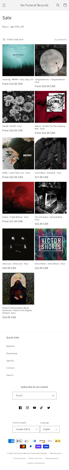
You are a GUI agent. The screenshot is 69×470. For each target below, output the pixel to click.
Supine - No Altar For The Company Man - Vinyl (50, 127)
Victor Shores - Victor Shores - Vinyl (50, 263)
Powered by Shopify (39, 453)
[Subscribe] (52, 395)
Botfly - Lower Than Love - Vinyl (16, 173)
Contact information (36, 463)
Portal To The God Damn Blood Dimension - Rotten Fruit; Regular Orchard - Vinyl (17, 310)
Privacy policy (20, 458)
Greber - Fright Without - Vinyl (15, 217)
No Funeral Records (22, 453)
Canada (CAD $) (23, 429)
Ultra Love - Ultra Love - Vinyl (15, 263)
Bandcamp (11, 353)
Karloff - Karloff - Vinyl (12, 126)
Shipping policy (51, 458)
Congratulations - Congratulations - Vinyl (50, 80)
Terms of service (35, 458)
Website (10, 346)
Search (9, 375)
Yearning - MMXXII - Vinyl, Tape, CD (17, 79)
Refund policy (56, 453)
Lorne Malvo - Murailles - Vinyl (48, 173)
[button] (4, 5)
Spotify (10, 360)
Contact (10, 367)
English (46, 429)
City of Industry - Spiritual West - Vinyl (49, 218)
